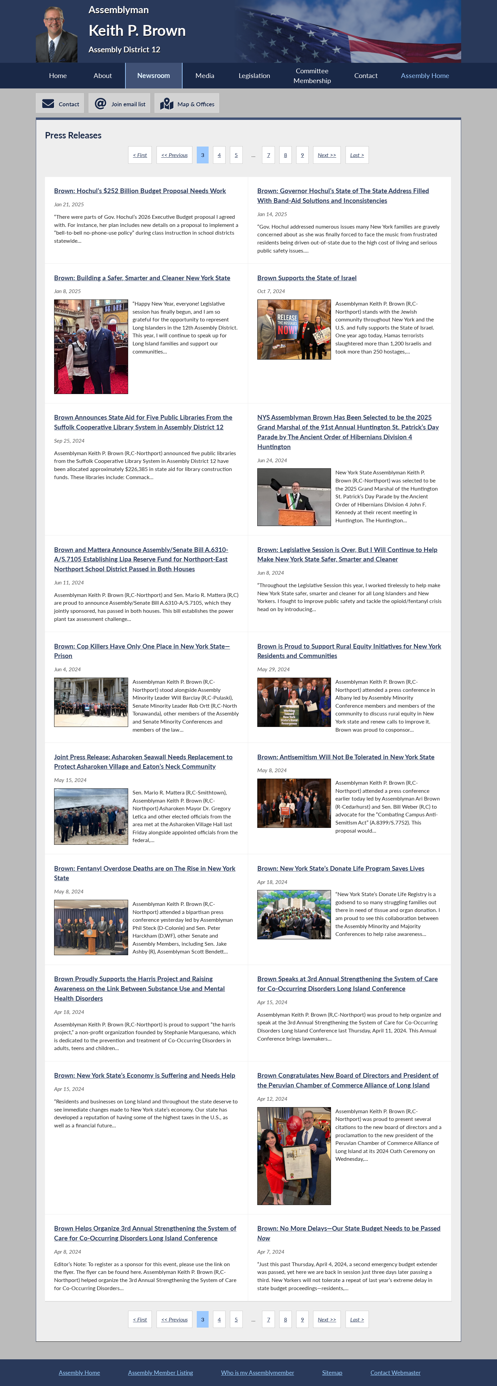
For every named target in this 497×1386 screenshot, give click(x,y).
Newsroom (153, 75)
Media (204, 75)
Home (58, 75)
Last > (357, 155)
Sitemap (332, 1372)
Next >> (327, 155)
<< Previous (174, 155)
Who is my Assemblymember (257, 1372)
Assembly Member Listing (160, 1372)
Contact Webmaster (396, 1372)
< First (140, 155)
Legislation (254, 75)
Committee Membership (312, 76)
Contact (366, 75)
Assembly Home (425, 75)
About (103, 75)
